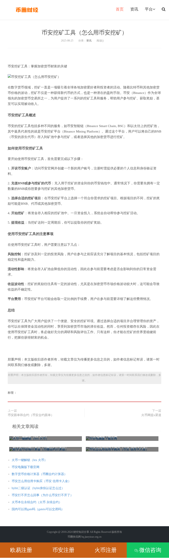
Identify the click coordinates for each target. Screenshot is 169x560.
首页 (120, 9)
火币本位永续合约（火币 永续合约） (37, 502)
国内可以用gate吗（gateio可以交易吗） (38, 509)
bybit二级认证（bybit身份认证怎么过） (38, 488)
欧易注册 (21, 550)
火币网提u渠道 (151, 415)
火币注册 (106, 550)
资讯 (134, 9)
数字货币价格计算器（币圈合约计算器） (39, 474)
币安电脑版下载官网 (25, 467)
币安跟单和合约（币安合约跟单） (31, 415)
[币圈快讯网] (26, 9)
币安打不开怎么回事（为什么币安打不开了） (42, 495)
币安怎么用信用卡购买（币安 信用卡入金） (41, 481)
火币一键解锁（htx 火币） (29, 460)
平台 (149, 9)
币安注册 (63, 550)
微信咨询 (150, 550)
